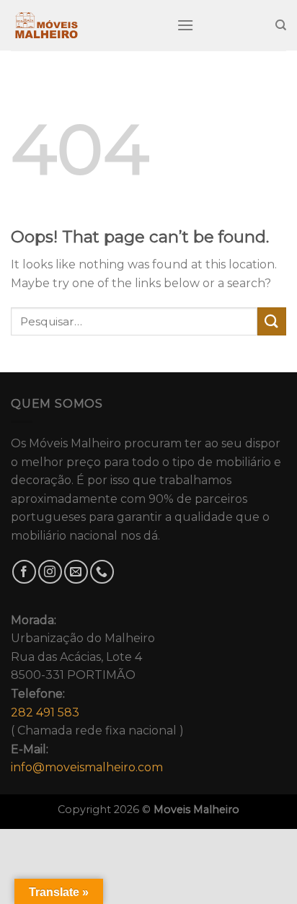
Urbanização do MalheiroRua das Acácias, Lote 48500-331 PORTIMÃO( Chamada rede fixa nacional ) (97, 694)
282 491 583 (45, 712)
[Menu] (185, 25)
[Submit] (271, 321)
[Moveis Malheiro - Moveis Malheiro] (83, 25)
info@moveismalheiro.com (87, 767)
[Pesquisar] (280, 25)
